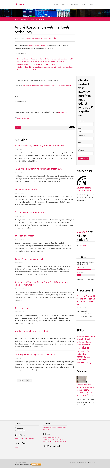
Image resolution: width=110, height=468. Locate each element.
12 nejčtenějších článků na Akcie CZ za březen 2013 (39, 168)
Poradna (83, 4)
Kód (53, 439)
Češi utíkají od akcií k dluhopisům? (30, 212)
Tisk (94, 462)
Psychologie (46, 441)
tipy (58, 38)
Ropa (55, 441)
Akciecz (81, 232)
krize (88, 357)
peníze (81, 339)
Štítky (28, 38)
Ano (77, 267)
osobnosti (80, 336)
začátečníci (81, 351)
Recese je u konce (23, 308)
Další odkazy (63, 441)
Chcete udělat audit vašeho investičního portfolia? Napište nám (85, 300)
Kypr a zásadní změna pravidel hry (30, 259)
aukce (87, 342)
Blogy (91, 4)
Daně (47, 437)
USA (87, 351)
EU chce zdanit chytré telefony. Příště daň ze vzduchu (40, 145)
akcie (85, 347)
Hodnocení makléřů (54, 437)
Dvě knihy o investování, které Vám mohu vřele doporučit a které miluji (47, 85)
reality (79, 354)
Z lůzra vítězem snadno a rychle (83, 189)
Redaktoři (31, 438)
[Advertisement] (85, 50)
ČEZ (92, 345)
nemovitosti (81, 360)
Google (87, 336)
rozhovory (48, 38)
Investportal (18, 447)
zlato (84, 354)
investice (81, 362)
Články (56, 4)
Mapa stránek (83, 462)
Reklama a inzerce (23, 438)
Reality (51, 441)
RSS (90, 462)
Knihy (44, 439)
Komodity (48, 439)
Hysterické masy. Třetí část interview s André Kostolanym (37, 64)
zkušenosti (86, 344)
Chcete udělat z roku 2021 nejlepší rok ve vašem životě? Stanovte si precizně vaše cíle (85, 389)
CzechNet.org (62, 112)
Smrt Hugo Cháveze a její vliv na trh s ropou (35, 354)
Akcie (44, 437)
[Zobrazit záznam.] (81, 180)
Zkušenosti (65, 4)
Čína (78, 348)
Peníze (61, 439)
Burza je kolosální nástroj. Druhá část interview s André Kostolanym (40, 61)
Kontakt (17, 438)
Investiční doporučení (25, 235)
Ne (77, 272)
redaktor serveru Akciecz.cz (36, 45)
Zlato (58, 441)
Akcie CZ (17, 19)
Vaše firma (83, 245)
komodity (81, 356)
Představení (74, 4)
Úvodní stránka (74, 462)
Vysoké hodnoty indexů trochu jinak (31, 331)
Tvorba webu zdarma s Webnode (23, 464)
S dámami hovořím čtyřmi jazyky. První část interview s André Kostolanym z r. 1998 (45, 59)
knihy (54, 38)
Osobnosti (56, 439)
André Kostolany (37, 38)
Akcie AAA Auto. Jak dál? (26, 189)
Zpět (18, 128)
